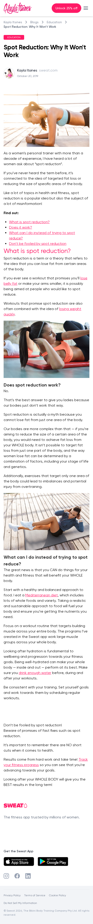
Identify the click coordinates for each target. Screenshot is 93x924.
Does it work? (20, 227)
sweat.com (48, 70)
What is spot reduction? (29, 222)
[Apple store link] (19, 861)
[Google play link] (53, 861)
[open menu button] (85, 8)
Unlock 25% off (66, 8)
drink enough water (35, 673)
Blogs (34, 22)
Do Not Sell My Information (20, 903)
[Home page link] (18, 8)
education (54, 22)
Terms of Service (34, 895)
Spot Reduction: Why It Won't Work (30, 26)
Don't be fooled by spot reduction (37, 243)
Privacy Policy (12, 895)
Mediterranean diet (41, 595)
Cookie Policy (57, 895)
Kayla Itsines (13, 22)
